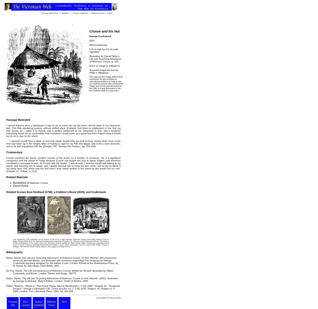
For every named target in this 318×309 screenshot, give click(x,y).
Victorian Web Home (50, 13)
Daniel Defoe (20, 185)
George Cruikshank (80, 13)
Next (110, 13)
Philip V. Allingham (98, 72)
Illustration (65, 13)
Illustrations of (30, 182)
